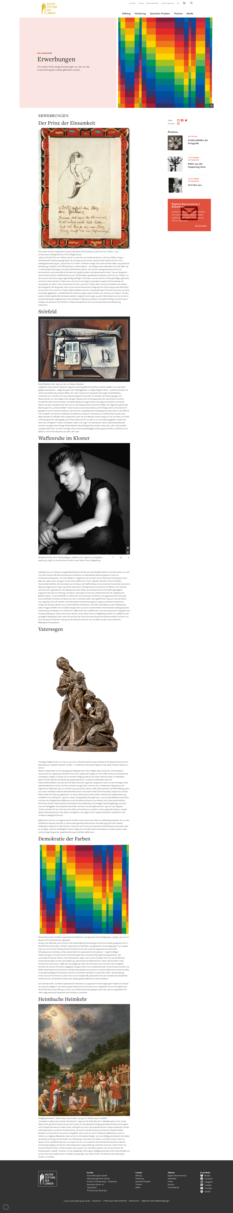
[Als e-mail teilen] (178, 120)
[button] (6, 1207)
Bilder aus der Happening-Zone (197, 165)
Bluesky (207, 1175)
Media (137, 1187)
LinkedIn (208, 1185)
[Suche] (191, 3)
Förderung (139, 1178)
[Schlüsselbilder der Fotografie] (175, 149)
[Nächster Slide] (128, 557)
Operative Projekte (142, 1181)
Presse (141, 3)
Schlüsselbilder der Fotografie (198, 142)
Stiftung (138, 1175)
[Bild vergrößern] (128, 548)
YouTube (208, 1188)
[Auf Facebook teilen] (182, 120)
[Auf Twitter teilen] (186, 120)
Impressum (96, 1200)
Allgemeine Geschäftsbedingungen (155, 1200)
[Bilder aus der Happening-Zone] (175, 170)
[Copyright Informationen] (211, 106)
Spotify (207, 1191)
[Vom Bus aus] (175, 192)
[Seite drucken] (178, 123)
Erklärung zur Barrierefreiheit (115, 1200)
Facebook (209, 1178)
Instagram (209, 1182)
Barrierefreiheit (152, 3)
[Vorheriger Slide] (113, 557)
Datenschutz (134, 1200)
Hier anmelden (201, 225)
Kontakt (132, 3)
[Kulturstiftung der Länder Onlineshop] (184, 3)
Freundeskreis (173, 1187)
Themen (138, 1184)
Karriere (171, 1184)
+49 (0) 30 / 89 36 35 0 (98, 1190)
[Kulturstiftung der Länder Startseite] (49, 8)
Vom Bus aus (195, 184)
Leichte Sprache (167, 3)
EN (178, 3)
